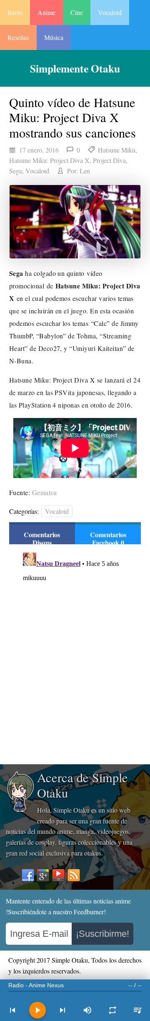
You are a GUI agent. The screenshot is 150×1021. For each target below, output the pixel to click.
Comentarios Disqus (42, 538)
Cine (76, 12)
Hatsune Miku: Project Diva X (49, 160)
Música (53, 37)
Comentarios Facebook (108, 538)
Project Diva (109, 160)
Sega (15, 170)
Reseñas (18, 37)
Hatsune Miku (116, 149)
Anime (46, 12)
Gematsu (44, 492)
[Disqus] (75, 653)
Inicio (15, 12)
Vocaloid (110, 12)
